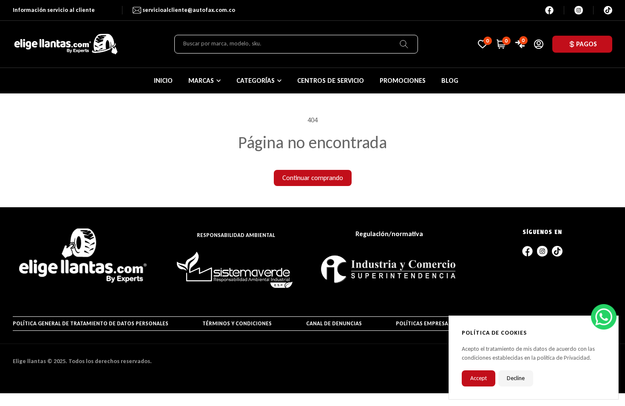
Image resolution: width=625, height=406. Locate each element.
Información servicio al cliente (54, 10)
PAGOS (586, 44)
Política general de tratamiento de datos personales (90, 323)
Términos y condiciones (237, 323)
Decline (516, 378)
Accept (478, 378)
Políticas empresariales (430, 323)
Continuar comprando (312, 178)
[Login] (539, 44)
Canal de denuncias (334, 323)
